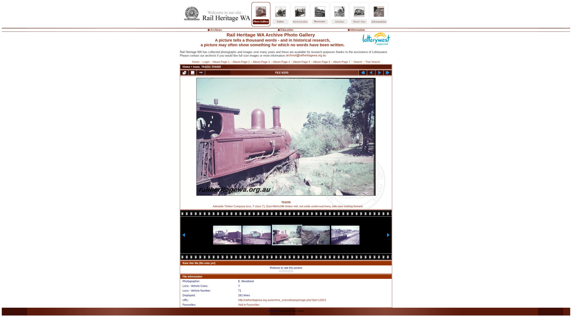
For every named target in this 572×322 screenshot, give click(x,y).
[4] (289, 271)
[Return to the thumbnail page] (184, 72)
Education (286, 30)
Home (196, 62)
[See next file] (379, 72)
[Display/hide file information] (193, 72)
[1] (280, 271)
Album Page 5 (301, 62)
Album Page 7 (341, 62)
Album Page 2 (241, 62)
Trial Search (372, 62)
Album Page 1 (221, 62)
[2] (283, 271)
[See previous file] (371, 72)
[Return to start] (363, 72)
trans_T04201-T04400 (207, 66)
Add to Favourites (248, 304)
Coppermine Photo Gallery (292, 311)
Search (357, 62)
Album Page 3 (261, 62)
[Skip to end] (388, 72)
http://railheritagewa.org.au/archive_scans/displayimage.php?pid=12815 (282, 300)
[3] (286, 271)
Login (206, 62)
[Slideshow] (201, 72)
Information (357, 30)
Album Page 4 (281, 62)
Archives (216, 30)
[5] (291, 271)
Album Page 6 (321, 62)
